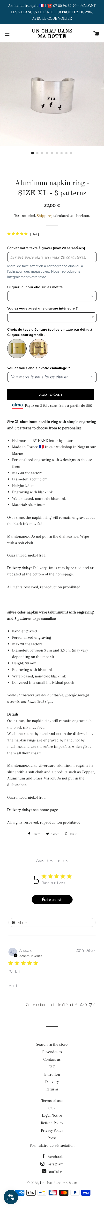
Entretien (52, 1074)
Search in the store (52, 1044)
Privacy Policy (52, 1130)
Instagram (54, 1164)
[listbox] (52, 317)
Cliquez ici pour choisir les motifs (35, 287)
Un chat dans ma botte (52, 34)
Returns (52, 1089)
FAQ (52, 1067)
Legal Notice (52, 1115)
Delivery (52, 1081)
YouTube (54, 1171)
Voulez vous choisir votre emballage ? (38, 368)
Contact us (52, 1059)
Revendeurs (52, 1051)
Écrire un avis (52, 899)
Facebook (54, 1156)
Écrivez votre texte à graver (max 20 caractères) (46, 248)
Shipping (44, 215)
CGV (52, 1108)
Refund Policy (52, 1123)
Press (52, 1138)
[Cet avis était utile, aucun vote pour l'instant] (81, 1004)
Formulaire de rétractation (52, 1145)
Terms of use (52, 1100)
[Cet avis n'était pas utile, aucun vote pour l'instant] (90, 1004)
